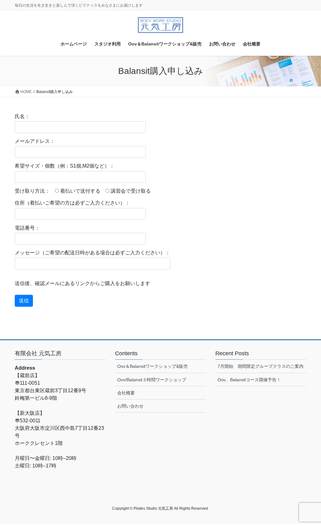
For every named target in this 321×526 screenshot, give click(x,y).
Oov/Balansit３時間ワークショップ (151, 379)
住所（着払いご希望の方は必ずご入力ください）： (72, 203)
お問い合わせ (130, 406)
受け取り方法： (32, 191)
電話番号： (27, 228)
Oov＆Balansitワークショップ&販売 (152, 366)
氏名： (22, 116)
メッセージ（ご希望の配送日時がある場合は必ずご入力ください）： (92, 252)
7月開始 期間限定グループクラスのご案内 (260, 366)
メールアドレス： (35, 141)
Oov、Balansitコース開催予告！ (249, 379)
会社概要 (126, 392)
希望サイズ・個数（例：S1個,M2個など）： (64, 166)
